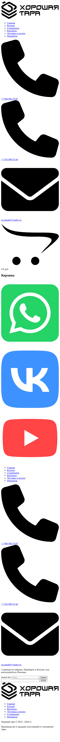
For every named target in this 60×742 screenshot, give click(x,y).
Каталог (11, 25)
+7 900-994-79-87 (9, 99)
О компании (13, 28)
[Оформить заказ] (30, 266)
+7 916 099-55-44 (9, 159)
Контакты (12, 31)
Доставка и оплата (16, 33)
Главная (11, 23)
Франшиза (12, 36)
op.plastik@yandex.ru (11, 220)
